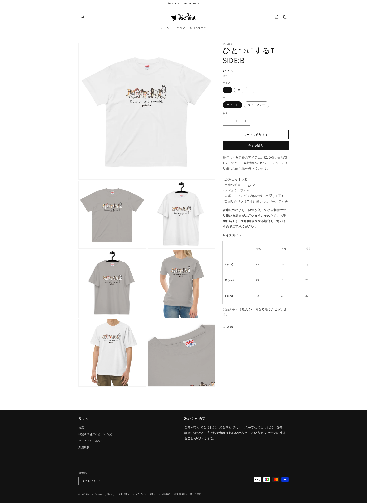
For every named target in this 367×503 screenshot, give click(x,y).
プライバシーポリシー (92, 441)
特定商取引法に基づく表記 (95, 434)
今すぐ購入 (255, 145)
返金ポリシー (125, 494)
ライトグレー (256, 105)
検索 (81, 427)
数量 (225, 113)
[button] (82, 16)
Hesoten (90, 494)
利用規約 (83, 447)
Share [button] (230, 326)
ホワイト (232, 105)
